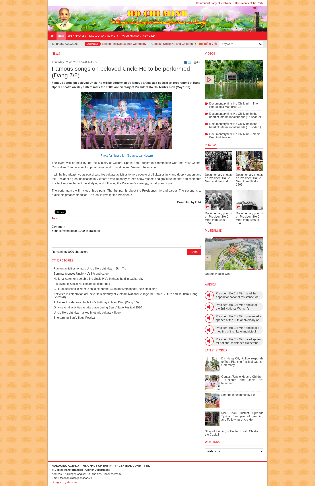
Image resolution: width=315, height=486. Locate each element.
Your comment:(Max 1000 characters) (76, 230)
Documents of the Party (249, 3)
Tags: (54, 218)
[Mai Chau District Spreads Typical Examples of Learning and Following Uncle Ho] (212, 419)
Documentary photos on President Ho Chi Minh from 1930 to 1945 (249, 218)
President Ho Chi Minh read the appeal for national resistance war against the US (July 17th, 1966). (237, 295)
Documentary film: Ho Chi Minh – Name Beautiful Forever (234, 136)
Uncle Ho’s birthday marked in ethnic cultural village (87, 312)
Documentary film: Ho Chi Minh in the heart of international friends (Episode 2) (235, 115)
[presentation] (208, 258)
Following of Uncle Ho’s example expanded (82, 283)
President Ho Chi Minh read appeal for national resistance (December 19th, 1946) (238, 341)
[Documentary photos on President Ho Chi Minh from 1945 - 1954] (218, 200)
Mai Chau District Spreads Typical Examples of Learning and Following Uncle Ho (242, 416)
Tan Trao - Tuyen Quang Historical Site (230, 273)
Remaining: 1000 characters (70, 251)
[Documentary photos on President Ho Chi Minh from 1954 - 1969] (249, 161)
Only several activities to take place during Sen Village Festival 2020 (98, 307)
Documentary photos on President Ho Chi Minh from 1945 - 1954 (218, 218)
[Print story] (195, 62)
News (56, 54)
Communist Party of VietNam (213, 3)
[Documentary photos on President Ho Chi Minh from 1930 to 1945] (249, 200)
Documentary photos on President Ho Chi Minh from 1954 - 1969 (249, 179)
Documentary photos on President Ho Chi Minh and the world (218, 178)
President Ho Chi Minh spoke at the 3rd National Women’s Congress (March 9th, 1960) (236, 306)
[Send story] (198, 62)
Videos (210, 54)
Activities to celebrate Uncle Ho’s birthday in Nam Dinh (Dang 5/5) (96, 302)
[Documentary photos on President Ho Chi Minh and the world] (218, 161)
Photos (211, 145)
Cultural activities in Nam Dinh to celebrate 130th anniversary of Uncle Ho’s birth (105, 288)
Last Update (92, 44)
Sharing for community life (238, 394)
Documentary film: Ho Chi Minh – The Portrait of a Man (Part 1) (234, 79)
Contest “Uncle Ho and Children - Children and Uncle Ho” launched (173, 43)
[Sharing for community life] (212, 400)
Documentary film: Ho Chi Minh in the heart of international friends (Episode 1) (235, 125)
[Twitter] (189, 62)
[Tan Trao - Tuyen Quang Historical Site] (234, 253)
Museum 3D (213, 231)
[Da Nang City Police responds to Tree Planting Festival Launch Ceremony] (212, 364)
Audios (210, 284)
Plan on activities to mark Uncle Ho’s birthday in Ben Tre (90, 268)
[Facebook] (185, 62)
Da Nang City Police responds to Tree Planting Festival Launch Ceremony (242, 362)
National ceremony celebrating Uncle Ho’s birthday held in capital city (98, 278)
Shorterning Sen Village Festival (75, 317)
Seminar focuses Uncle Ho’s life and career (82, 273)
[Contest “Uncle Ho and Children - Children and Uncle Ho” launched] (212, 382)
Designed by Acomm (64, 482)
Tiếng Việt (210, 43)
